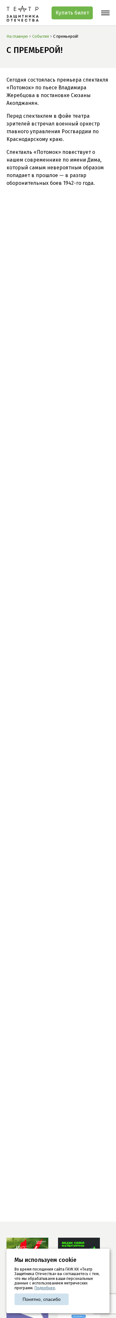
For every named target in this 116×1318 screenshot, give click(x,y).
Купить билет (72, 13)
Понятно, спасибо (42, 1299)
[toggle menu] (105, 12)
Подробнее (44, 1288)
